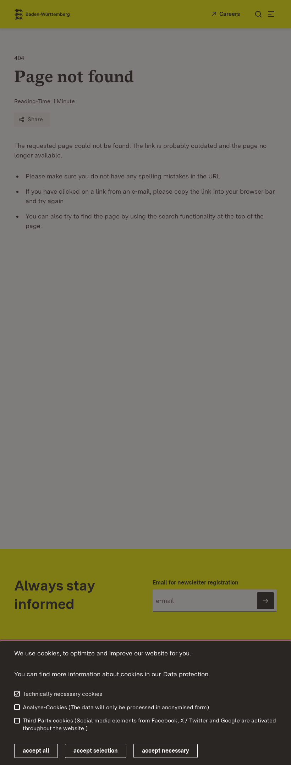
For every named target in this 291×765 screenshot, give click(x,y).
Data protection (185, 674)
